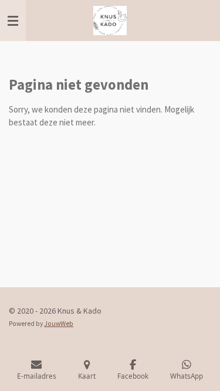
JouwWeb (58, 323)
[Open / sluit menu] (13, 20)
